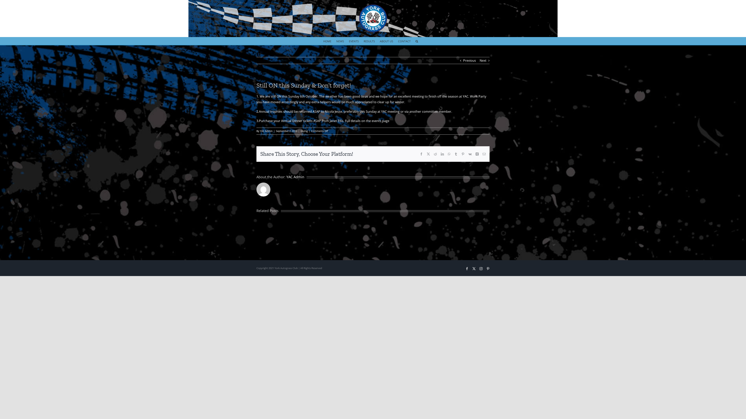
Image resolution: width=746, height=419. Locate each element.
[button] (417, 41)
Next (483, 60)
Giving (304, 131)
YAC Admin (266, 131)
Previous (469, 60)
